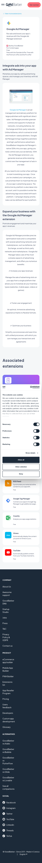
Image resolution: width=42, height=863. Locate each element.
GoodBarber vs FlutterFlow (8, 760)
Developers (7, 713)
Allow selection (21, 467)
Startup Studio (5, 610)
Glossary (6, 727)
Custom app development (8, 720)
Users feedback (6, 706)
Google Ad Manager (18, 110)
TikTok (9, 836)
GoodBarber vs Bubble (8, 750)
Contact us (7, 646)
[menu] (3, 5)
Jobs (4, 617)
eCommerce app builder (8, 661)
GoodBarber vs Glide (8, 770)
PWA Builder (8, 676)
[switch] (36, 431)
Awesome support (7, 593)
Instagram (11, 808)
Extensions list (7, 683)
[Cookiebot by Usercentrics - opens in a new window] (30, 387)
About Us (6, 586)
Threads (10, 830)
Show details (30, 453)
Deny (21, 474)
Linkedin (10, 825)
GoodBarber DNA (8, 602)
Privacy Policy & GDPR (6, 637)
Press (5, 623)
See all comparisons (8, 787)
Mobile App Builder (7, 669)
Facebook (11, 802)
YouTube (10, 819)
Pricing (5, 699)
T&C (4, 629)
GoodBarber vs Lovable (8, 779)
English (23, 854)
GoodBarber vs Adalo (8, 742)
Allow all (21, 460)
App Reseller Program (8, 692)
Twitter (9, 813)
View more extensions (13, 13)
